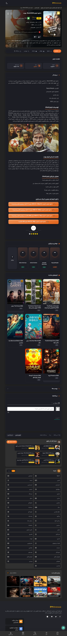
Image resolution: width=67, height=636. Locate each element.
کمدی (47, 539)
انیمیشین (20, 485)
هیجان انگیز (47, 557)
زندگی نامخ (47, 521)
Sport (47, 476)
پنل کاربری (11, 634)
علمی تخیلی (19, 530)
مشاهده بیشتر (13, 573)
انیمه (20, 480)
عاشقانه (19, 525)
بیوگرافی (47, 489)
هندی (35, 66)
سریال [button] (9, 471)
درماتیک (20, 507)
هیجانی (47, 561)
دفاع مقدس (47, 512)
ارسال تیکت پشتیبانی (15, 621)
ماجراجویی (19, 543)
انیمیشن (47, 485)
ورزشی (27, 22)
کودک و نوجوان (47, 543)
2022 (32, 25)
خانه (57, 634)
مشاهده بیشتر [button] (13, 441)
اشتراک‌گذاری (10, 435)
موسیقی (20, 552)
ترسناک (19, 494)
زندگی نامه (32, 22)
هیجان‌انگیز (19, 557)
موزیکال (47, 552)
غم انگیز (47, 534)
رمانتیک (20, 516)
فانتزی (19, 534)
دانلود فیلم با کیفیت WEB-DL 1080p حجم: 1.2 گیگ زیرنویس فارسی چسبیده (32, 210)
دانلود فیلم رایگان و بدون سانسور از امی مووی (50, 7)
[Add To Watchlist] (11, 13)
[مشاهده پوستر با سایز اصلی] (51, 24)
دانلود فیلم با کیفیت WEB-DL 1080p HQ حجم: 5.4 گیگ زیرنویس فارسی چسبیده (32, 204)
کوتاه (20, 539)
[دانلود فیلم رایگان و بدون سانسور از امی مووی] (57, 3)
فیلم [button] (13, 471)
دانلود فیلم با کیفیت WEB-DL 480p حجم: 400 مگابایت (32, 221)
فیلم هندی (37, 7)
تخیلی (47, 494)
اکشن (47, 480)
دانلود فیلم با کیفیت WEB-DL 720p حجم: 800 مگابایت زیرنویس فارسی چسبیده (32, 216)
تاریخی (19, 489)
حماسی (47, 503)
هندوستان (33, 27)
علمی (47, 530)
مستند (47, 548)
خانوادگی (19, 503)
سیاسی (47, 525)
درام (37, 22)
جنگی (20, 498)
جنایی (47, 498)
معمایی (19, 548)
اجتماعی (19, 476)
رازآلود (47, 516)
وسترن (47, 566)
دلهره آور (20, 512)
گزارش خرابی (18, 435)
